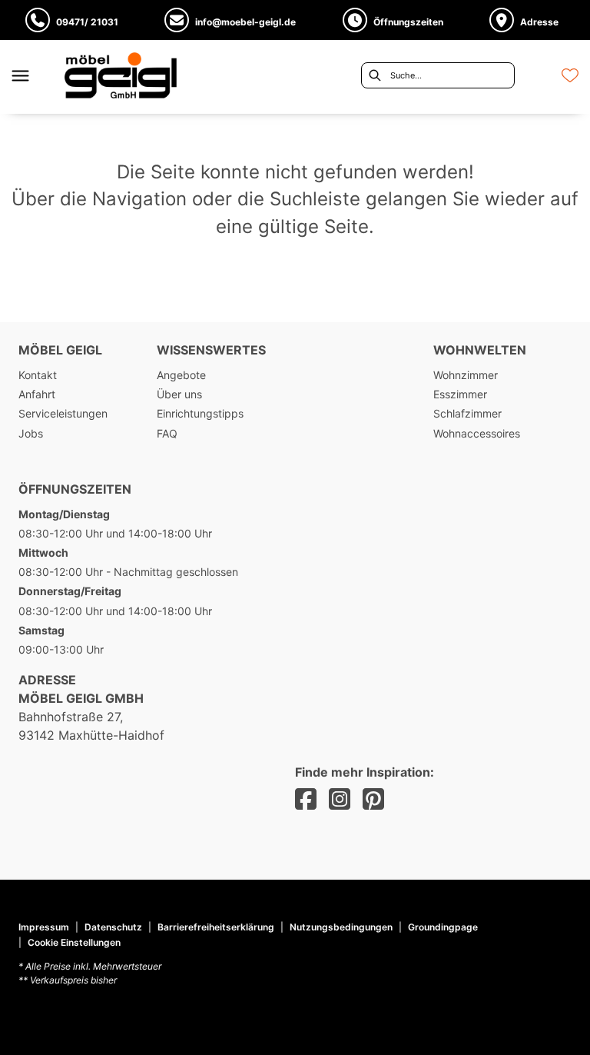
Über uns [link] (179, 394)
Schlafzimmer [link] (467, 413)
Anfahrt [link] (36, 394)
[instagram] (339, 799)
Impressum (43, 927)
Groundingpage (443, 927)
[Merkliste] (570, 75)
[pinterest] (373, 799)
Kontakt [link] (37, 374)
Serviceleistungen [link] (63, 413)
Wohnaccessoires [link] (476, 433)
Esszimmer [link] (460, 394)
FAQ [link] (167, 433)
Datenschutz (113, 927)
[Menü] (20, 75)
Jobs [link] (30, 433)
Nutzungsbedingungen (341, 927)
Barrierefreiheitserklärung (215, 927)
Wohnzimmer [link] (465, 374)
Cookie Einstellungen (74, 942)
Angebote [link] (181, 374)
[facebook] (306, 799)
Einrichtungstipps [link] (200, 413)
